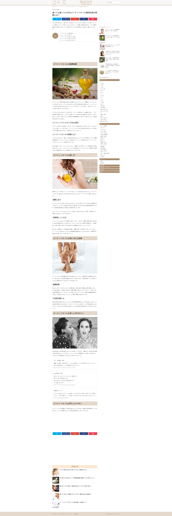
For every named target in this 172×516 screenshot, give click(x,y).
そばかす (102, 83)
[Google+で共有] (75, 19)
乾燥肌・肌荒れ (104, 136)
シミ (101, 82)
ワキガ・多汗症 (104, 132)
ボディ (101, 123)
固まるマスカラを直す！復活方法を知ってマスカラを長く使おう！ (76, 486)
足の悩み (102, 156)
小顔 (101, 104)
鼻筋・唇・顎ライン (105, 121)
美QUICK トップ (55, 6)
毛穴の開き (103, 106)
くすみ (102, 85)
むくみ (102, 92)
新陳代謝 (102, 146)
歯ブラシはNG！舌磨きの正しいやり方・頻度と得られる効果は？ (76, 494)
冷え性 (102, 139)
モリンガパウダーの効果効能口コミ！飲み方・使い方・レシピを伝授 (112, 37)
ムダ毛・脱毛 (103, 131)
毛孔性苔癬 (103, 148)
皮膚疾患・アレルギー (104, 167)
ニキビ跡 (102, 102)
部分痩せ (102, 163)
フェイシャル (61, 6)
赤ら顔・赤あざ (104, 119)
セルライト (103, 127)
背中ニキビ (103, 155)
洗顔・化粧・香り (104, 109)
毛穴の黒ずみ (103, 107)
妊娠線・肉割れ (104, 143)
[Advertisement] (75, 52)
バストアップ (103, 129)
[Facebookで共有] (66, 19)
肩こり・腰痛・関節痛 (105, 153)
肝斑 (101, 116)
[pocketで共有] (93, 19)
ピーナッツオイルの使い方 (66, 35)
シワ (101, 99)
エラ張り (102, 95)
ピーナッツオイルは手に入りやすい (68, 40)
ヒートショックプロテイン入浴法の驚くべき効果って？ (73, 502)
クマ (101, 97)
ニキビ (102, 100)
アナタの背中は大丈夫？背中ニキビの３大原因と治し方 (73, 469)
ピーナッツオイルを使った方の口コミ (68, 38)
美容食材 (102, 169)
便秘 (101, 161)
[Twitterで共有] (57, 19)
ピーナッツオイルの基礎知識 (66, 33)
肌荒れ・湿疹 (103, 114)
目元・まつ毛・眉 (104, 111)
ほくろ (102, 90)
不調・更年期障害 (104, 134)
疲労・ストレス (104, 151)
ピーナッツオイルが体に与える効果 (68, 36)
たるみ (102, 87)
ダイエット (102, 159)
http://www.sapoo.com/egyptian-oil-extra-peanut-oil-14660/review (66, 367)
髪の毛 (101, 171)
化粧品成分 (102, 165)
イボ (101, 94)
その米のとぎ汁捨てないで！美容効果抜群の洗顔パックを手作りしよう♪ (77, 477)
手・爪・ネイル (104, 144)
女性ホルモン (103, 141)
